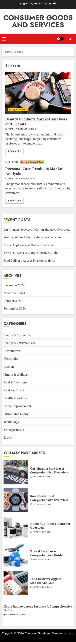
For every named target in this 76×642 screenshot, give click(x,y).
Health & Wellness (16, 398)
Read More (14, 151)
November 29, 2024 (42, 532)
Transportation (14, 430)
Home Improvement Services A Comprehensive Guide (38, 608)
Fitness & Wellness (16, 375)
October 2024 (13, 301)
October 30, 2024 (27, 129)
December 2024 (14, 285)
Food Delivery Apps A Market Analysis (29, 260)
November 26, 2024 (42, 559)
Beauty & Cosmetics (18, 109)
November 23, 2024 (42, 587)
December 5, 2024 (41, 477)
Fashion (9, 367)
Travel (8, 437)
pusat (10, 129)
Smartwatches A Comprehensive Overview (33, 237)
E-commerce (12, 351)
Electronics (11, 359)
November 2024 (14, 293)
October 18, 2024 (26, 178)
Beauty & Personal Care (32, 162)
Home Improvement (17, 406)
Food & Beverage (15, 382)
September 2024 (15, 308)
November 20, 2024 (15, 615)
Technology (11, 422)
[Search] (69, 38)
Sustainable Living (16, 414)
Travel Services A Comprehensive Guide (31, 253)
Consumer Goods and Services (38, 21)
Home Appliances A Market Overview (29, 245)
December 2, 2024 (41, 504)
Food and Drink (14, 390)
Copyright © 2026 (13, 633)
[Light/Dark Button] (60, 39)
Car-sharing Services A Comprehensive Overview (37, 230)
